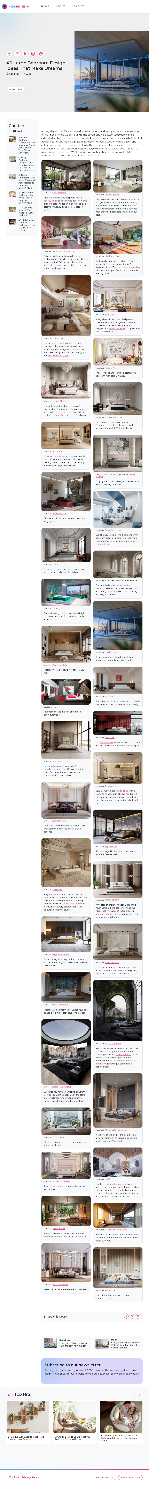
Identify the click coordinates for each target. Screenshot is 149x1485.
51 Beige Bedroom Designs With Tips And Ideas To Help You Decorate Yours (26, 164)
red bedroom (106, 742)
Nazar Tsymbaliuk (113, 1043)
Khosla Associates (112, 256)
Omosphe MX (59, 1229)
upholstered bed (70, 903)
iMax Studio (110, 314)
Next (139, 1394)
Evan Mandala (59, 193)
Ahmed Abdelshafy (61, 401)
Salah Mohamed (60, 1285)
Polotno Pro (110, 368)
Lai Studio (57, 889)
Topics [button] (13, 1477)
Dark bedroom (123, 1054)
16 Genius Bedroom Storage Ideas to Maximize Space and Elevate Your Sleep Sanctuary (27, 145)
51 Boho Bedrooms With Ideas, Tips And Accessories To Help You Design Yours (26, 181)
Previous (133, 1394)
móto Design (58, 1137)
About (60, 6)
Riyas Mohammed (113, 530)
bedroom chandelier (54, 415)
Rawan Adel (110, 1290)
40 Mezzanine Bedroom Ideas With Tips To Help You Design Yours (26, 197)
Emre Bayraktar (60, 821)
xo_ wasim (57, 451)
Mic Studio (109, 696)
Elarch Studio (111, 652)
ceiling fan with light (58, 355)
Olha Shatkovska (60, 1005)
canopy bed (50, 200)
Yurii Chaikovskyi (111, 474)
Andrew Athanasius (61, 1181)
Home (45, 6)
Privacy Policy (30, 1477)
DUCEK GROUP (112, 900)
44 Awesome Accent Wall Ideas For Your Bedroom (25, 211)
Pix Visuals (57, 761)
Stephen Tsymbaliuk (62, 1087)
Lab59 (107, 1179)
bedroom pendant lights (108, 914)
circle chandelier (117, 328)
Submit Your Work (130, 1477)
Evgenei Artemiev (61, 954)
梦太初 (55, 564)
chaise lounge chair (130, 267)
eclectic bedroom (115, 1184)
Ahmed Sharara (60, 513)
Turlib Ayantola (60, 665)
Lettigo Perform (112, 195)
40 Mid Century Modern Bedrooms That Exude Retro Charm (26, 225)
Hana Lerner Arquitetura (63, 251)
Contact (78, 6)
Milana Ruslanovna (113, 417)
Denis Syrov (58, 608)
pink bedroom (58, 1186)
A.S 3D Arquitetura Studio (116, 1230)
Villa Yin (54, 707)
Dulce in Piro (58, 338)
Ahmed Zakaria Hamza (115, 1130)
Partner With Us (104, 1477)
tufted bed (122, 791)
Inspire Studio (111, 846)
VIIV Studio (110, 738)
